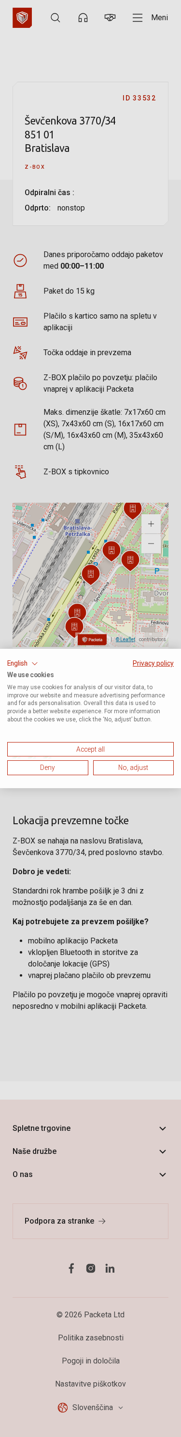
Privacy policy (153, 663)
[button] (22, 663)
